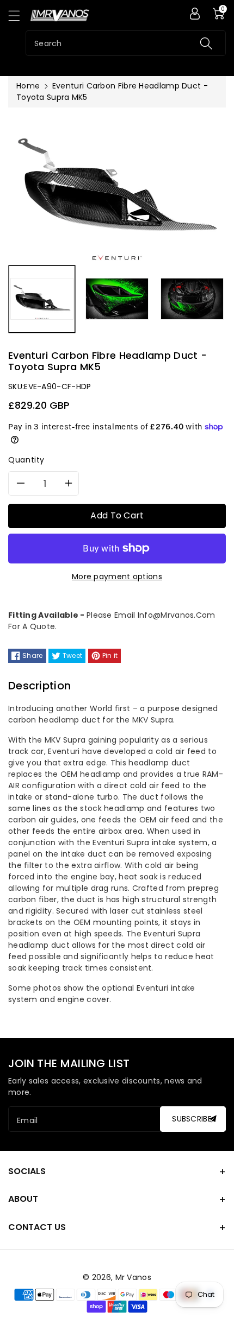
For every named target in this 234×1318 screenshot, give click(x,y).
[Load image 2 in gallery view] (117, 299)
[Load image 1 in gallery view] (42, 299)
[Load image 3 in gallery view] (192, 299)
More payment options (117, 576)
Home (28, 85)
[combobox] (125, 43)
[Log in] (195, 14)
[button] (19, 15)
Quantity (26, 459)
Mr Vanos (133, 1277)
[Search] (206, 43)
